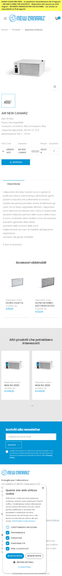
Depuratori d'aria (14, 300)
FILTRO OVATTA (14, 303)
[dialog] (24, 529)
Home (4, 29)
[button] (57, 18)
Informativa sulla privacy (24, 521)
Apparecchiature (50, 520)
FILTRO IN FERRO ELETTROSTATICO (45, 304)
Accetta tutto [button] (15, 556)
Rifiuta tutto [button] (34, 556)
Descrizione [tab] (13, 184)
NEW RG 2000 (11, 385)
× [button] (43, 488)
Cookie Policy (24, 567)
